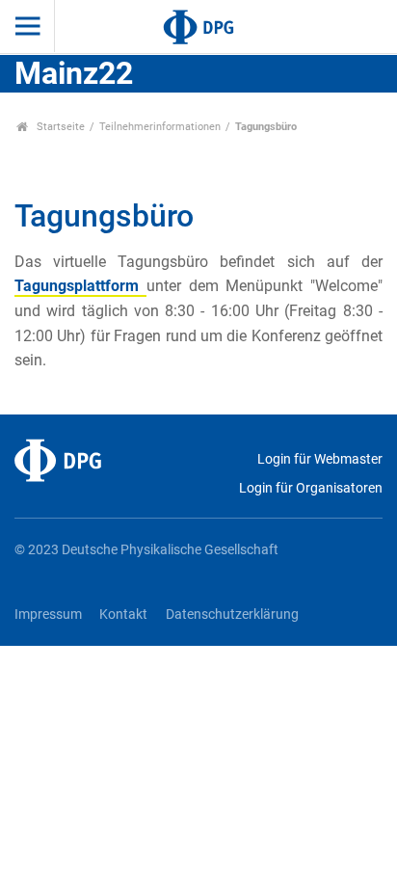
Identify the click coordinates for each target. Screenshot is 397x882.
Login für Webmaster (320, 459)
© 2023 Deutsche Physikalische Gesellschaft (146, 550)
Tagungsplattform (80, 286)
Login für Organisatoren (311, 488)
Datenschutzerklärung (232, 614)
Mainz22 (73, 73)
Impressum (48, 614)
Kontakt (123, 614)
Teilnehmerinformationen (160, 126)
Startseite (59, 126)
